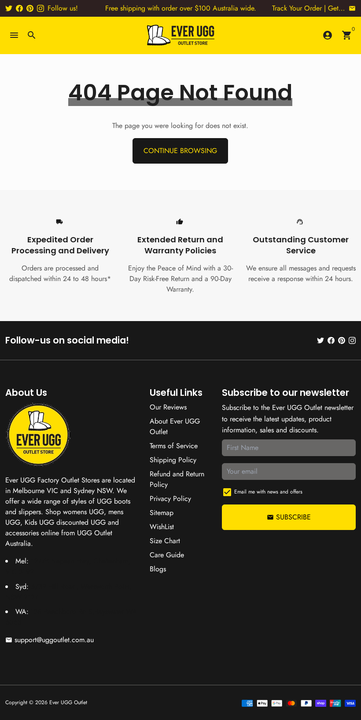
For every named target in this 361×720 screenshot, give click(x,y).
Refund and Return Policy (177, 479)
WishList (162, 527)
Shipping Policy (173, 460)
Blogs (158, 569)
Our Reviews (168, 407)
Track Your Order (297, 8)
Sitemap (161, 513)
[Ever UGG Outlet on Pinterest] (29, 8)
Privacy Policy (170, 498)
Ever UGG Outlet (68, 702)
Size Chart (165, 541)
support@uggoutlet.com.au (49, 640)
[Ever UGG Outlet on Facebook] (19, 8)
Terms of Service (174, 446)
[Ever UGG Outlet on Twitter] (8, 8)
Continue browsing (180, 151)
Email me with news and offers (268, 492)
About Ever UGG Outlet (175, 426)
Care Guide (167, 555)
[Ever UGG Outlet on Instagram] (40, 8)
